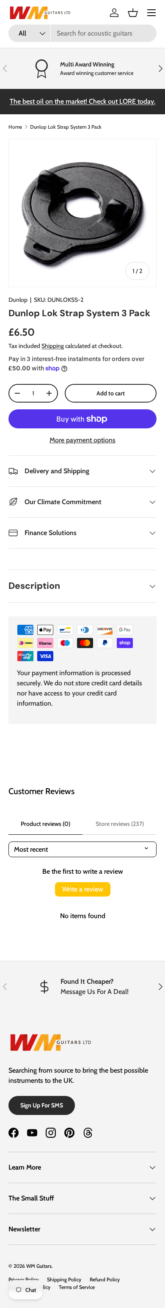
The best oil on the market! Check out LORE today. (82, 101)
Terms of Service (77, 1287)
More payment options (83, 440)
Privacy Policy (23, 1279)
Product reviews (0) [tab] (45, 824)
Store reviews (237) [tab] (120, 824)
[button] (133, 12)
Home (15, 127)
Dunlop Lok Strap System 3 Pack (66, 127)
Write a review (82, 889)
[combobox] (82, 33)
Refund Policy (105, 1279)
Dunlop (18, 300)
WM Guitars (39, 1266)
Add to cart (110, 393)
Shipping (52, 346)
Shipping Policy (64, 1279)
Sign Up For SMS (41, 1105)
